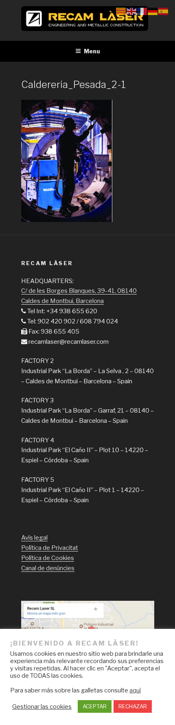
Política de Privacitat (49, 547)
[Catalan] (121, 11)
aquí (135, 690)
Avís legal (34, 537)
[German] (153, 11)
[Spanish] (163, 11)
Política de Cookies (47, 558)
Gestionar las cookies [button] (42, 706)
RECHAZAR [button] (132, 706)
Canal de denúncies (47, 568)
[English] (132, 11)
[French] (142, 11)
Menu (92, 51)
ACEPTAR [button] (95, 706)
